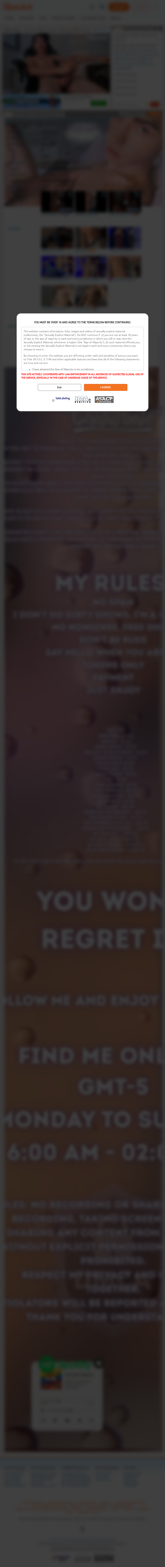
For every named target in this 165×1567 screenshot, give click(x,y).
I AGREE (105, 387)
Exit (59, 387)
